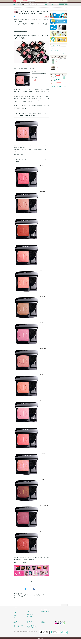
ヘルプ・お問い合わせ (30, 622)
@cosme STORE (45, 611)
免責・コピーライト (30, 621)
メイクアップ (17, 107)
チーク (28, 19)
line (64, 623)
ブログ (25, 2)
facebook (61, 623)
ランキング (17, 2)
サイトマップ (43, 622)
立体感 (34, 595)
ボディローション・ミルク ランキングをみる (58, 86)
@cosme (17, 610)
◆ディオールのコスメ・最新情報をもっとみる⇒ (24, 559)
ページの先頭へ (64, 604)
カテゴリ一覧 (43, 2)
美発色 (37, 595)
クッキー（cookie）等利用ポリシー (19, 625)
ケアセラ (54, 79)
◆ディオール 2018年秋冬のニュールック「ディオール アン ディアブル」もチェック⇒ (31, 557)
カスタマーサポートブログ (31, 625)
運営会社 (42, 621)
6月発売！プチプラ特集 (54, 50)
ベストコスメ (48, 2)
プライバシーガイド (16, 626)
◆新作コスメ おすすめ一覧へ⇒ (20, 31)
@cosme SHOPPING (46, 609)
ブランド (21, 2)
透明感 (30, 595)
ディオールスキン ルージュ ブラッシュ (39, 73)
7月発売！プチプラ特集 (54, 47)
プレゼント (29, 611)
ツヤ (28, 92)
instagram (56, 623)
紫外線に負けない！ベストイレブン (56, 48)
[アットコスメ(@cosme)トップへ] (17, 4)
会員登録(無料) (61, 0)
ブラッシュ (41, 595)
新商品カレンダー (30, 614)
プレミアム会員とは (16, 621)
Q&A (27, 2)
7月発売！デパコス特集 (54, 45)
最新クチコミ (29, 616)
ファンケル (54, 82)
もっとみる (64, 53)
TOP (14, 2)
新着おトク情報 (31, 0)
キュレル (54, 75)
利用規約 (15, 622)
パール (32, 149)
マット (21, 92)
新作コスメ (16, 595)
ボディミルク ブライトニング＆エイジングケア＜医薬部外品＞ (57, 84)
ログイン (65, 0)
